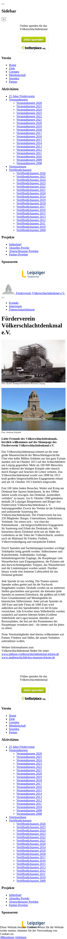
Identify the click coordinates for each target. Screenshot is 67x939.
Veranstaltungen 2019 (29, 126)
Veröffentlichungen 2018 (31, 203)
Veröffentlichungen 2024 (31, 179)
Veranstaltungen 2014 (29, 143)
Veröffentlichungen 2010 (31, 226)
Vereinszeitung (17, 166)
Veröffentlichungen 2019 (31, 200)
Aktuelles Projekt (19, 247)
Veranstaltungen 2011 (29, 153)
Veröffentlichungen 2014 (31, 196)
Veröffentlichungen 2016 (31, 210)
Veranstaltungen (18, 99)
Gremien (14, 71)
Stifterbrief (15, 244)
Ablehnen (20, 937)
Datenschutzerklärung (22, 309)
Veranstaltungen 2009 (29, 159)
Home (12, 65)
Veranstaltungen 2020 (29, 123)
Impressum (15, 306)
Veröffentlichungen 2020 (31, 193)
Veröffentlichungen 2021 (31, 190)
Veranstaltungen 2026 (29, 102)
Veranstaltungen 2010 (29, 156)
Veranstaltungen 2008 (29, 163)
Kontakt (13, 302)
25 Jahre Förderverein (22, 96)
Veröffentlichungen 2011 (30, 223)
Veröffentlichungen (20, 169)
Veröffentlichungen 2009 (31, 230)
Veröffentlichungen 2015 (31, 213)
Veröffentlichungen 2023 (31, 183)
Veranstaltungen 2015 (29, 139)
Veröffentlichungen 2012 (31, 220)
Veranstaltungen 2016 (29, 136)
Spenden (14, 78)
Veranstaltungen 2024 (29, 109)
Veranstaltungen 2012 (29, 149)
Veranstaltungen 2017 (29, 133)
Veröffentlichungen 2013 (31, 216)
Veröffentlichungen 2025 (31, 176)
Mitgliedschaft (17, 75)
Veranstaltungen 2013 (29, 146)
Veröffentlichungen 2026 (31, 173)
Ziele (12, 68)
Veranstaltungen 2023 (29, 113)
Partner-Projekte (18, 254)
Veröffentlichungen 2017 (31, 206)
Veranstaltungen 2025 (29, 106)
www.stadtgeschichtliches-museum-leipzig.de (28, 657)
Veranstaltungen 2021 (29, 119)
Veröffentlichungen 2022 (31, 186)
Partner (13, 81)
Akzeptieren (7, 937)
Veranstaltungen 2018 (29, 129)
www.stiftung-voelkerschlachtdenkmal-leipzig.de (30, 654)
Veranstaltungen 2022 (29, 116)
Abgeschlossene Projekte (23, 251)
